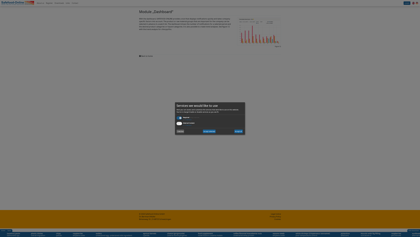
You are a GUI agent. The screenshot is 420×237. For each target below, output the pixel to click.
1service (187, 120)
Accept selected (209, 131)
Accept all (238, 131)
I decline (180, 131)
